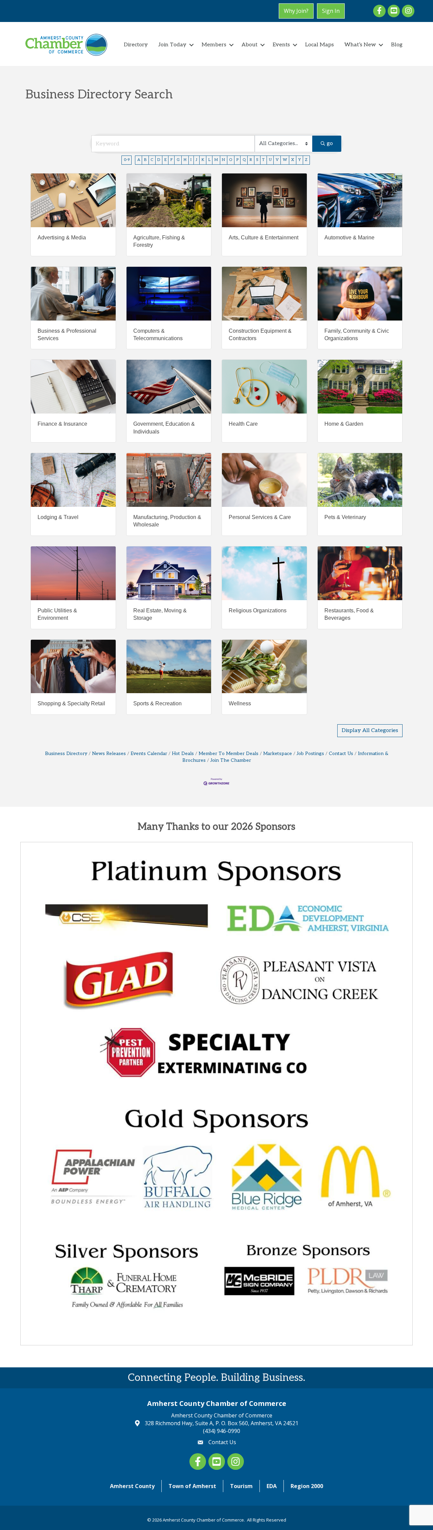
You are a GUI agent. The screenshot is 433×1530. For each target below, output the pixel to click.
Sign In (331, 11)
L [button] (209, 160)
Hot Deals (183, 753)
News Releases (109, 753)
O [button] (230, 160)
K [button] (203, 160)
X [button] (292, 160)
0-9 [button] (127, 160)
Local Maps (319, 45)
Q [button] (244, 160)
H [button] (185, 160)
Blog (397, 45)
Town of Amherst (192, 1486)
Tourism (241, 1486)
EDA (272, 1486)
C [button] (152, 160)
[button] (370, 730)
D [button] (158, 160)
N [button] (223, 160)
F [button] (171, 160)
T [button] (263, 160)
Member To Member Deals (228, 753)
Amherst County (132, 1486)
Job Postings (310, 753)
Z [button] (306, 160)
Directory (136, 45)
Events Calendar (149, 753)
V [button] (277, 160)
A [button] (138, 160)
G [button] (178, 160)
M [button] (216, 160)
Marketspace (277, 753)
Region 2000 (307, 1486)
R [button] (251, 160)
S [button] (257, 160)
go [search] (330, 143)
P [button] (237, 160)
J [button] (196, 160)
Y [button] (299, 160)
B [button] (145, 160)
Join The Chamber (230, 760)
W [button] (285, 160)
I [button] (190, 160)
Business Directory (66, 753)
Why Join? (296, 11)
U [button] (270, 160)
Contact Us (341, 753)
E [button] (165, 160)
